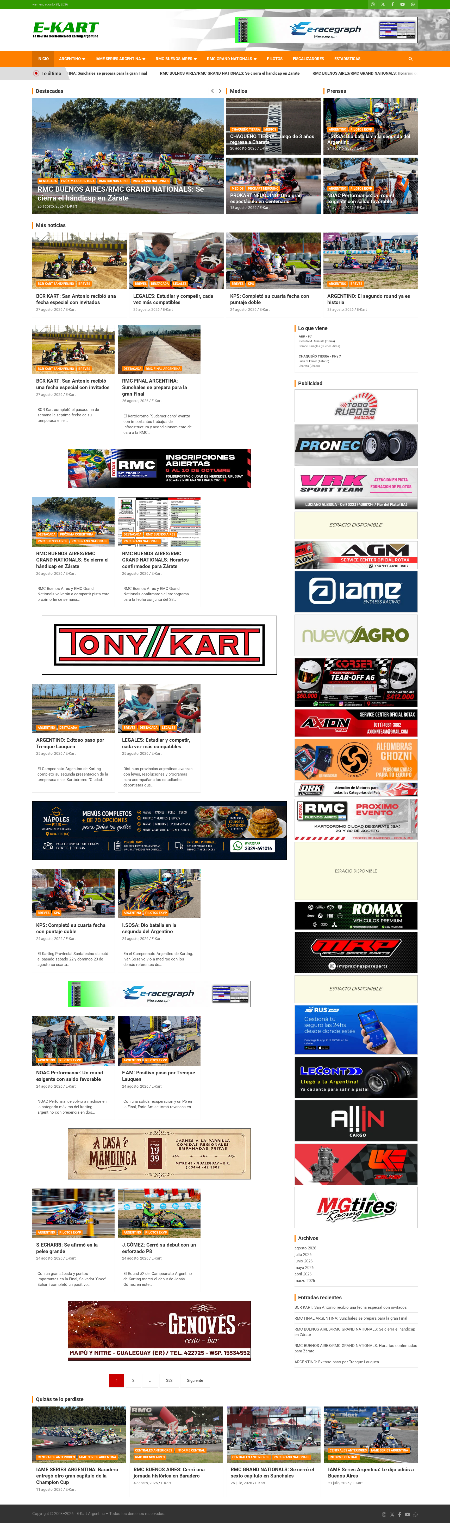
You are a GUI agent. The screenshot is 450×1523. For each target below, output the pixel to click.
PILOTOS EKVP (361, 129)
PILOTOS (275, 58)
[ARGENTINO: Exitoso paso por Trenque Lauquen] (73, 708)
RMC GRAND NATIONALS (229, 58)
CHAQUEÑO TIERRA (246, 129)
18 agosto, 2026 (243, 207)
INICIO (43, 58)
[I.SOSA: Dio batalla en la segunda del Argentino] (159, 893)
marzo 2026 (305, 1280)
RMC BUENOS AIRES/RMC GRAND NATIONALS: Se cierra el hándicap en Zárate (127, 73)
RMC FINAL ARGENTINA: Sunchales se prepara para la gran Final (154, 387)
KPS (251, 284)
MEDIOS (270, 129)
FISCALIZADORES (308, 58)
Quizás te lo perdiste (60, 1399)
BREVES (84, 284)
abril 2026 (303, 1274)
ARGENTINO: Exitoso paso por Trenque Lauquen (70, 743)
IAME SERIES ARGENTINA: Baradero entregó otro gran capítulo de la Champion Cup (77, 1476)
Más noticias (51, 225)
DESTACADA (48, 181)
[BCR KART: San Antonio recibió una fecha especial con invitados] (73, 349)
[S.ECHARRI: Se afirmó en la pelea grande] (73, 1213)
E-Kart (72, 206)
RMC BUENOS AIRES (174, 58)
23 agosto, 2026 (340, 309)
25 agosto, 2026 (146, 309)
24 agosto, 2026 (340, 148)
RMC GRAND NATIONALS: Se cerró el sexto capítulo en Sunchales (272, 1473)
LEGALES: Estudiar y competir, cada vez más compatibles (173, 299)
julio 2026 (303, 1254)
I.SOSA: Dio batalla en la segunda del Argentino (368, 139)
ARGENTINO (70, 58)
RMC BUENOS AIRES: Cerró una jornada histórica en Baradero (169, 1473)
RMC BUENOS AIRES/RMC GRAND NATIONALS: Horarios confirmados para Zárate (282, 73)
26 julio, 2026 (241, 1483)
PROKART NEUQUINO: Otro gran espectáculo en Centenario (266, 198)
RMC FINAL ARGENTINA (163, 369)
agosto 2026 (305, 1248)
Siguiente (195, 1380)
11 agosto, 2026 (49, 1489)
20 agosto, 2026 (243, 148)
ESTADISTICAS (347, 58)
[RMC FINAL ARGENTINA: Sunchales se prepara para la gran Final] (159, 349)
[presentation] (212, 91)
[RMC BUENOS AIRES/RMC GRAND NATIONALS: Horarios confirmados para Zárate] (159, 522)
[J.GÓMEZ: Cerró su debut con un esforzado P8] (159, 1213)
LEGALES (179, 284)
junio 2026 (303, 1261)
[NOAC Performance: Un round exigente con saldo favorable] (73, 1041)
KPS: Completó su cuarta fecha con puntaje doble (70, 928)
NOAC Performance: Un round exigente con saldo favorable (360, 198)
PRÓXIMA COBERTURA (76, 534)
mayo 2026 (304, 1267)
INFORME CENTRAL (191, 1450)
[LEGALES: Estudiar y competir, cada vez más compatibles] (159, 708)
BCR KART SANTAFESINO (56, 284)
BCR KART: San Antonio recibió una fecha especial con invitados (76, 299)
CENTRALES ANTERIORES (56, 1457)
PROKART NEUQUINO (263, 188)
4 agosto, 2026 (146, 1483)
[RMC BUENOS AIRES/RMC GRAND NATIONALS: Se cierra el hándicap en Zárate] (73, 522)
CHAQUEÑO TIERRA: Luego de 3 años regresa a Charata (272, 139)
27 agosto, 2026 (49, 309)
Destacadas (49, 91)
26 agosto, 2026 (51, 206)
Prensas (336, 91)
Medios (238, 91)
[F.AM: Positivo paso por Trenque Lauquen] (159, 1041)
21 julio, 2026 (338, 1483)
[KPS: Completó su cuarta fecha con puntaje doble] (73, 893)
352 (169, 1380)
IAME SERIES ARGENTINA (118, 58)
